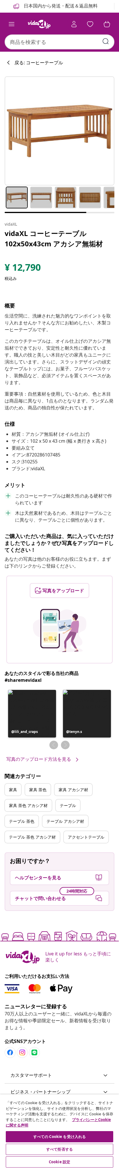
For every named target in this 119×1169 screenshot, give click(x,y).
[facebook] (10, 1052)
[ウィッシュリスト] (90, 24)
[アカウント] (73, 24)
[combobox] (59, 41)
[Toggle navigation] (11, 24)
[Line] (34, 1052)
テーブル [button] (68, 805)
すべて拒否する (59, 1149)
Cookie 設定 (59, 1161)
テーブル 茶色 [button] (21, 821)
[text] (23, 268)
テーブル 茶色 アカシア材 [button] (32, 837)
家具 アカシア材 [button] (73, 789)
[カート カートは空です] (107, 24)
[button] (32, 714)
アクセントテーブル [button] (86, 837)
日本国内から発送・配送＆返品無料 (60, 6)
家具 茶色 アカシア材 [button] (28, 805)
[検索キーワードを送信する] (105, 41)
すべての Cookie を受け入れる (59, 1136)
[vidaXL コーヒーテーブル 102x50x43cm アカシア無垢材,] (59, 131)
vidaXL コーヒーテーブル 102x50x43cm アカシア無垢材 (54, 238)
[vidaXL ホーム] (39, 24)
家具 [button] (13, 789)
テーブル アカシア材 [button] (65, 821)
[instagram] (22, 1052)
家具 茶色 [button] (38, 789)
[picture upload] (60, 630)
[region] (59, 1131)
